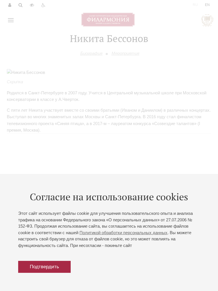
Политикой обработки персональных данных (123, 232)
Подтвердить (44, 266)
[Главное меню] (11, 20)
